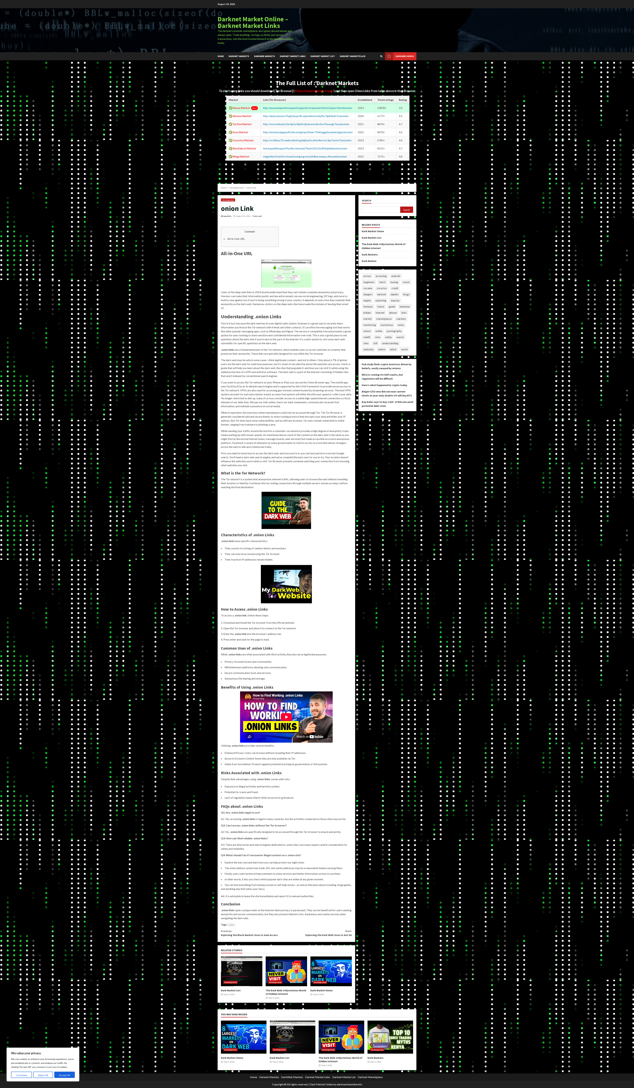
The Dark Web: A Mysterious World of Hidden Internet (286, 971)
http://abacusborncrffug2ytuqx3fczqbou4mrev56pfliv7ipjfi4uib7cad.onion (306, 115)
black (382, 282)
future (380, 306)
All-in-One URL (236, 238)
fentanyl (368, 306)
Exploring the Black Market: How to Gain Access (249, 933)
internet (380, 312)
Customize (21, 1075)
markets (401, 318)
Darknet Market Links (293, 56)
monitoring (369, 324)
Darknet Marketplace (352, 56)
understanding (390, 343)
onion (231, 924)
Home (221, 56)
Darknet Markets (239, 56)
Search (366, 200)
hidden (367, 312)
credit (394, 288)
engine (367, 300)
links (404, 312)
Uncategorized (228, 200)
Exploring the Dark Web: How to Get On (328, 933)
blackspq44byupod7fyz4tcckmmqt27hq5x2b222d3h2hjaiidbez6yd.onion (305, 148)
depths (394, 294)
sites (366, 343)
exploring (380, 300)
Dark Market (369, 261)
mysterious (387, 324)
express (395, 300)
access (367, 275)
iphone (393, 312)
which (393, 349)
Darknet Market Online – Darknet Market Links (253, 22)
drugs (406, 294)
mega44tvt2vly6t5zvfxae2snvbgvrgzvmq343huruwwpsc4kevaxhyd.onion (305, 156)
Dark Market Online (321, 1084)
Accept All (64, 1075)
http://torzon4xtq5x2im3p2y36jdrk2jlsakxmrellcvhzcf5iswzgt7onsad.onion (306, 124)
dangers (367, 294)
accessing (381, 275)
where (381, 349)
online (378, 330)
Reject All (43, 1075)
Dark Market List (241, 971)
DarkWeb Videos (405, 56)
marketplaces (384, 318)
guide (392, 306)
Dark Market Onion (331, 971)
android (395, 275)
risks (377, 337)
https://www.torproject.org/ (314, 91)
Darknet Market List (323, 56)
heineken (405, 306)
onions (367, 330)
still (375, 343)
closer (406, 282)
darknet (381, 294)
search (400, 337)
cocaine (367, 288)
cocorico (382, 288)
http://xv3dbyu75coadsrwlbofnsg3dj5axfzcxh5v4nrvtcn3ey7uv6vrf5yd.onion (307, 140)
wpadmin (227, 216)
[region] (43, 1064)
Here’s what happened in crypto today (384, 385)
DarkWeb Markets (264, 56)
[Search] (381, 56)
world (404, 349)
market (367, 318)
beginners (369, 282)
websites (368, 349)
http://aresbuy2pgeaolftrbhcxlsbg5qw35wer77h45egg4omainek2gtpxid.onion (308, 132)
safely (388, 337)
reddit (366, 337)
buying (394, 282)
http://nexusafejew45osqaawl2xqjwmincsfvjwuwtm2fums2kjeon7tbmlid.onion (307, 107)
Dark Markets (370, 254)
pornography (394, 330)
